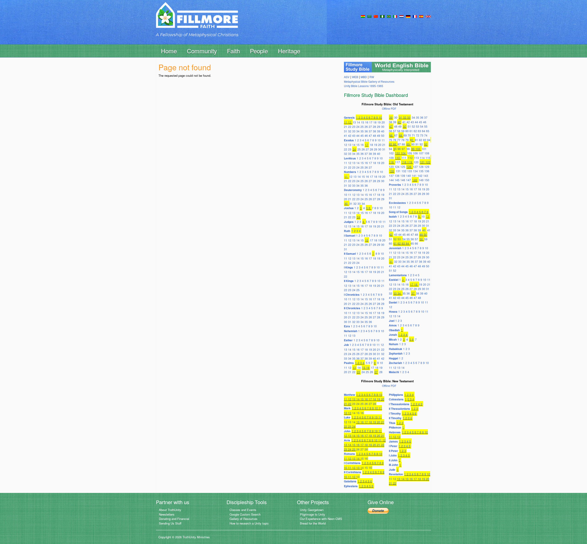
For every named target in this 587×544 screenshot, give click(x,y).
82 (420, 140)
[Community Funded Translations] (428, 16)
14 (358, 122)
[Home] (197, 19)
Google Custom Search (245, 514)
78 (402, 140)
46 (366, 135)
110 (397, 158)
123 (391, 167)
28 (374, 126)
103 (397, 153)
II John (393, 460)
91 (417, 144)
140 (408, 176)
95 (395, 149)
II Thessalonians (399, 409)
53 (417, 126)
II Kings (349, 281)
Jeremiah (395, 248)
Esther (348, 340)
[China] (376, 16)
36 (366, 131)
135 (421, 171)
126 (409, 167)
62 (415, 131)
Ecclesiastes (397, 203)
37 (370, 131)
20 (383, 122)
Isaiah (393, 216)
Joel (391, 321)
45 (362, 135)
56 (390, 131)
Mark (347, 408)
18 (375, 122)
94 (390, 149)
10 (380, 117)
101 (424, 149)
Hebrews (395, 432)
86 (394, 144)
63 (419, 131)
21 (345, 126)
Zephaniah (395, 353)
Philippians (396, 395)
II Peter (393, 451)
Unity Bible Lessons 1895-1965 (363, 86)
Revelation (396, 474)
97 (403, 149)
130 (391, 171)
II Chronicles (352, 308)
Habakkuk (395, 349)
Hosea (393, 311)
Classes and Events (243, 510)
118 (403, 162)
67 (395, 135)
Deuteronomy (353, 190)
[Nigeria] (382, 16)
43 (353, 135)
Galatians (350, 481)
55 (425, 126)
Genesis (349, 117)
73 (421, 135)
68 (400, 135)
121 (422, 162)
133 (409, 171)
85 (390, 144)
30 (382, 126)
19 (379, 122)
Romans (349, 454)
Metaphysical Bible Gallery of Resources (369, 81)
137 (391, 176)
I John (393, 455)
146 (402, 180)
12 (349, 122)
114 (422, 158)
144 (391, 180)
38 (374, 131)
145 (397, 180)
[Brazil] (389, 16)
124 (397, 167)
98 (408, 149)
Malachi (394, 372)
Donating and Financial (174, 519)
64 (423, 131)
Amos (393, 325)
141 (414, 176)
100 (417, 149)
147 (408, 180)
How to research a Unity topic (249, 523)
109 (391, 158)
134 (415, 171)
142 (420, 176)
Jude (392, 469)
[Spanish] (421, 16)
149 (421, 180)
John (347, 431)
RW (371, 77)
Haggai (393, 358)
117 (397, 162)
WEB (355, 77)
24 (358, 126)
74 (425, 135)
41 (345, 135)
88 (403, 144)
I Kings (348, 267)
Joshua (349, 208)
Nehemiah (350, 331)
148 (414, 180)
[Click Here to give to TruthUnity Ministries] (378, 510)
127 (415, 167)
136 (426, 171)
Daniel (393, 302)
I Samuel (349, 235)
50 (382, 135)
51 (409, 126)
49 (378, 135)
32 (349, 131)
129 (426, 167)
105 (409, 153)
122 (428, 162)
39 (378, 131)
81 (416, 140)
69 (405, 135)
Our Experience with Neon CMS (321, 519)
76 (394, 140)
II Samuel (350, 253)
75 (390, 140)
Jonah (393, 335)
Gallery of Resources (244, 519)
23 (353, 126)
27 (370, 126)
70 (409, 135)
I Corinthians (352, 463)
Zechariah (395, 363)
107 (421, 153)
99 (413, 149)
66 (391, 135)
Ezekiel (393, 280)
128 (421, 167)
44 (358, 135)
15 (362, 122)
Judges (349, 222)
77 (398, 140)
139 (402, 176)
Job (346, 345)
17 (370, 122)
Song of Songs (398, 212)
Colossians (396, 399)
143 (425, 176)
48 (374, 135)
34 (358, 131)
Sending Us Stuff (170, 523)
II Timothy (395, 418)
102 (391, 153)
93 (425, 144)
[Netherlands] (401, 16)
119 (409, 162)
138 (397, 176)
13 (354, 122)
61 (411, 131)
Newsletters (166, 514)
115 (428, 158)
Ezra (347, 326)
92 (421, 144)
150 (426, 180)
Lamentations (398, 275)
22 (349, 126)
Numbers (350, 172)
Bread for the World (313, 523)
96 (399, 149)
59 (402, 131)
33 (353, 131)
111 (403, 158)
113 (416, 158)
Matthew (349, 395)
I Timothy (395, 413)
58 (398, 131)
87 (399, 144)
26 (366, 126)
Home (169, 50)
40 (382, 131)
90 (413, 144)
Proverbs (395, 185)
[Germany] (408, 16)
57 (394, 131)
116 (391, 162)
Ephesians (351, 486)
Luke (347, 417)
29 (378, 126)
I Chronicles (352, 295)
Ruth (347, 231)
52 (413, 126)
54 (421, 126)
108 (426, 153)
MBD (364, 77)
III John (393, 465)
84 (428, 140)
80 (411, 140)
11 (345, 122)
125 (402, 167)
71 (413, 135)
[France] (415, 16)
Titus (392, 423)
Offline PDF (389, 108)
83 (424, 140)
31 (345, 131)
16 (366, 122)
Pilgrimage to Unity (312, 514)
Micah (393, 339)
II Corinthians (352, 472)
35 (362, 131)
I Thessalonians (399, 404)
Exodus (349, 140)
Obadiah (394, 330)
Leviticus (350, 158)
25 (362, 126)
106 (415, 153)
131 (398, 171)
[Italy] (395, 16)
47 (370, 135)
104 (403, 153)
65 (427, 131)
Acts (347, 440)
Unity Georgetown (312, 510)
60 (407, 131)
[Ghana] (363, 16)
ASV (346, 77)
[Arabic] (369, 16)
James (393, 441)
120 (416, 162)
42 (349, 135)
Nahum (393, 344)
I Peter (393, 446)
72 (417, 135)
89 (408, 144)
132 (403, 171)
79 (407, 140)
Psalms (349, 363)
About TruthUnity (170, 510)
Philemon (395, 427)
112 (410, 158)
